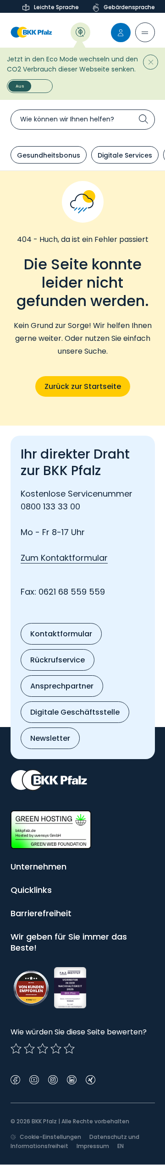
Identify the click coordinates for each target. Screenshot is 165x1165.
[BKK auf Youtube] (34, 1079)
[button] (145, 32)
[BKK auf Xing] (90, 1079)
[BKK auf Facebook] (15, 1079)
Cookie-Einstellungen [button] (50, 1137)
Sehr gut (69, 1048)
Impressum (93, 1146)
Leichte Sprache (56, 7)
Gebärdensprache (129, 7)
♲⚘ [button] (80, 31)
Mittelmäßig (29, 1048)
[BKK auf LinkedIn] (72, 1079)
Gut (42, 1048)
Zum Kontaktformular (64, 557)
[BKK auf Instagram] (53, 1079)
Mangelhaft (16, 1048)
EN (120, 1146)
